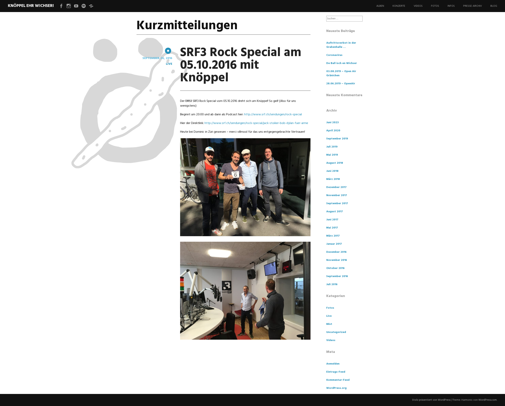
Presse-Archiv (472, 6)
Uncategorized (336, 332)
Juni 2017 (332, 219)
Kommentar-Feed (338, 380)
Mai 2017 (332, 228)
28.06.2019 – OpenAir (340, 83)
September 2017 (337, 203)
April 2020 (333, 130)
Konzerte (399, 6)
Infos (451, 6)
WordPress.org (336, 388)
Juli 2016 (332, 284)
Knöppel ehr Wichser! (31, 5)
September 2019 (337, 138)
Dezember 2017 (336, 187)
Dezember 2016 (336, 252)
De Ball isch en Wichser (341, 63)
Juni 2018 (332, 171)
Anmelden (332, 364)
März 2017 (333, 236)
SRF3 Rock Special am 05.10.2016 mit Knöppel (240, 65)
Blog (493, 6)
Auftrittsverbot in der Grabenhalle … (341, 45)
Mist (329, 324)
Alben (380, 6)
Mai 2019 (332, 155)
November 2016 (336, 260)
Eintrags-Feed (335, 372)
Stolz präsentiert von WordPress (431, 400)
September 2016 (337, 276)
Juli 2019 (332, 147)
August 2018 (334, 163)
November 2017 (336, 195)
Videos (418, 6)
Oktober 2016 (335, 268)
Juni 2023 (332, 122)
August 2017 (334, 211)
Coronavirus (334, 55)
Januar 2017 (334, 244)
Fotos (435, 6)
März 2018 (333, 179)
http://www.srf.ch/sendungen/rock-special (273, 114)
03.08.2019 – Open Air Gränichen (341, 73)
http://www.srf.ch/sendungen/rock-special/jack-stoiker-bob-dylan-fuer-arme (256, 123)
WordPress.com (487, 400)
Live (169, 64)
